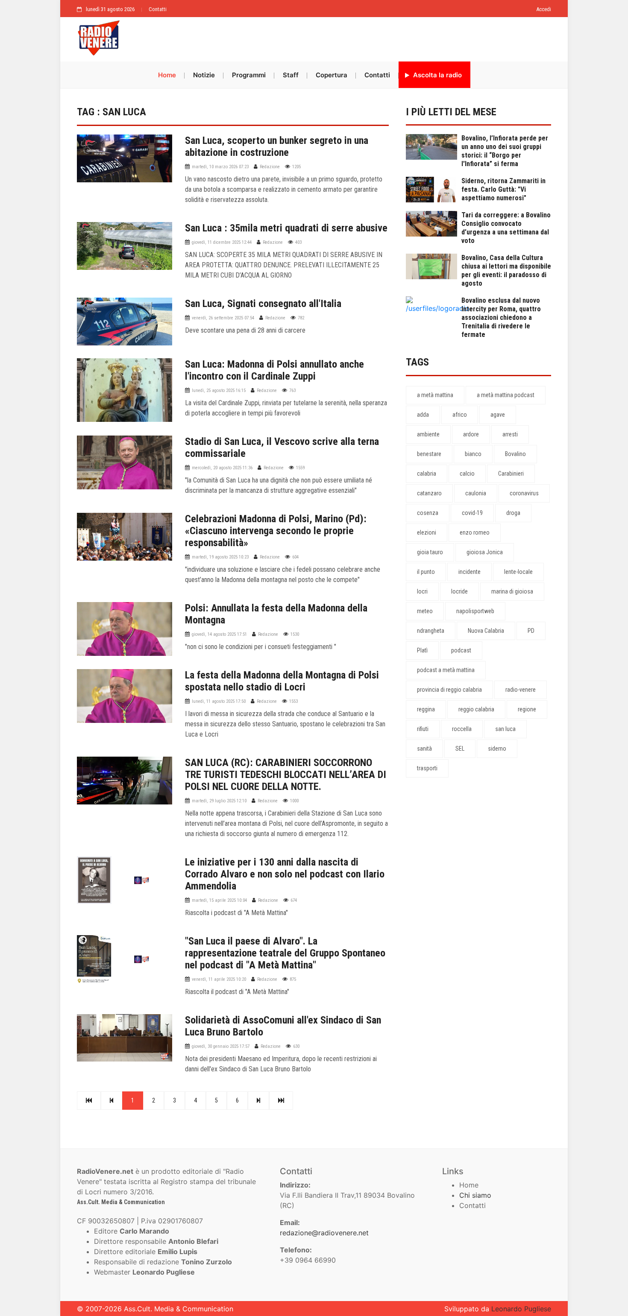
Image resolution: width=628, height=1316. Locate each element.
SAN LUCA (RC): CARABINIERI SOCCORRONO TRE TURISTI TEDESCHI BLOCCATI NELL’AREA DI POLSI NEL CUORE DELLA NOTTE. (285, 775)
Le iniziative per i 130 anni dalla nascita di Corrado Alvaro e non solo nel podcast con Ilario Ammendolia (284, 874)
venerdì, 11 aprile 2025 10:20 (219, 979)
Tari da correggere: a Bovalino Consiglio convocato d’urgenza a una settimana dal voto (506, 228)
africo (459, 414)
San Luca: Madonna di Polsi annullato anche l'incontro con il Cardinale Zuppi (274, 370)
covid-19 (472, 512)
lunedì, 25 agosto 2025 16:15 (219, 390)
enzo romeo (475, 532)
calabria (426, 473)
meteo (425, 611)
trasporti (427, 768)
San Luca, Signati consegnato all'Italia (263, 304)
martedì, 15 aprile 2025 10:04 (219, 900)
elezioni (426, 532)
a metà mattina (435, 395)
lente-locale (518, 571)
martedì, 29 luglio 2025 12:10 (219, 801)
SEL (459, 748)
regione (527, 709)
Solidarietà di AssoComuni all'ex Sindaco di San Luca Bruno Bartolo (283, 1026)
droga (513, 512)
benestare (429, 453)
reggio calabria (476, 709)
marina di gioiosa (512, 591)
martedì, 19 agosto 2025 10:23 (220, 557)
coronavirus (524, 493)
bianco (473, 453)
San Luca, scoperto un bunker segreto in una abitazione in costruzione (276, 146)
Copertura (331, 75)
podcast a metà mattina (446, 670)
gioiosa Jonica (485, 552)
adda (423, 414)
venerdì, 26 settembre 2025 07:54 (223, 318)
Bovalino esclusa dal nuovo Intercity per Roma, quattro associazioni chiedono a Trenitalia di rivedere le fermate (501, 317)
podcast (461, 650)
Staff (291, 75)
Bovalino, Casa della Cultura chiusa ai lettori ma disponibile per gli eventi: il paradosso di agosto (506, 270)
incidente (469, 571)
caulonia (475, 493)
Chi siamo (475, 1195)
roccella (462, 728)
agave (497, 414)
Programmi (249, 75)
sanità (424, 748)
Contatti (158, 9)
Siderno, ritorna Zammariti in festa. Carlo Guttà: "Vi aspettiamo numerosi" (503, 189)
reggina (426, 709)
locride (459, 591)
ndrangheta (430, 630)
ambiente (428, 434)
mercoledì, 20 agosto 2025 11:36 (222, 468)
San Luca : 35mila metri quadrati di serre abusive (286, 228)
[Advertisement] (339, 37)
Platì (422, 650)
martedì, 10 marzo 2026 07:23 (220, 167)
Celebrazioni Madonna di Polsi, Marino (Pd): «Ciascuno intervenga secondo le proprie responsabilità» (276, 531)
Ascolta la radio (436, 75)
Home (167, 75)
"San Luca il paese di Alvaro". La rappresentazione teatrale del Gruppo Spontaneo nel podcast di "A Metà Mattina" (285, 953)
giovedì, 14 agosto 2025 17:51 (219, 634)
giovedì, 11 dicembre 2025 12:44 (222, 242)
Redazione (270, 167)
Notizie (204, 75)
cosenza (427, 512)
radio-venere (520, 689)
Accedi (543, 9)
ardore (471, 434)
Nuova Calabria (486, 630)
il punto (426, 571)
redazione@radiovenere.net (324, 1232)
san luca (505, 728)
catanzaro (429, 493)
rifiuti (422, 728)
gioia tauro (430, 552)
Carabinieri (511, 473)
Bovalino (515, 453)
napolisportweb (475, 611)
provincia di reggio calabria (449, 689)
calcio (467, 473)
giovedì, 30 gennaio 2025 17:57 (220, 1046)
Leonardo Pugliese (521, 1308)
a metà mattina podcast (505, 395)
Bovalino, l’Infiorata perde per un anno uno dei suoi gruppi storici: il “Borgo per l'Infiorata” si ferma (504, 151)
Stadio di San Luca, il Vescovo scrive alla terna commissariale (282, 447)
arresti (510, 434)
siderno (497, 748)
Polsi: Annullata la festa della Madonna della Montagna (276, 614)
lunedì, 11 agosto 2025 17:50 (219, 701)
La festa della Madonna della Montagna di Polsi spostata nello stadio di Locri (282, 681)
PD (531, 630)
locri (422, 591)
